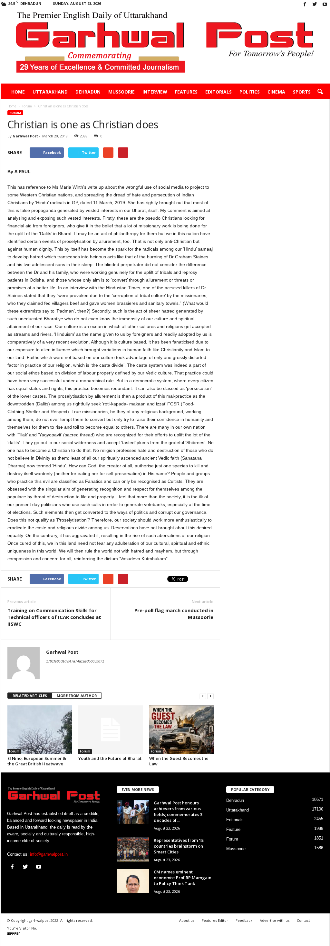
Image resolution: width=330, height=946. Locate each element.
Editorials (218, 92)
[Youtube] (325, 4)
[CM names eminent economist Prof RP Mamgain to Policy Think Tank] (133, 881)
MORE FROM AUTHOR (77, 695)
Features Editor (215, 920)
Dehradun (88, 92)
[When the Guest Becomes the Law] (181, 729)
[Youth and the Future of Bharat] (110, 729)
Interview (154, 92)
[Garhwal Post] (165, 46)
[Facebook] (305, 4)
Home (18, 92)
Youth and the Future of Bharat (109, 758)
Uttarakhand (50, 92)
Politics (249, 92)
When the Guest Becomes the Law (179, 761)
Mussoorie (121, 92)
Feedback (244, 920)
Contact (303, 920)
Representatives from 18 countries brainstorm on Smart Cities (178, 846)
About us (186, 920)
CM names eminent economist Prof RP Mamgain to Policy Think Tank (182, 877)
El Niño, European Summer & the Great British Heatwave (36, 761)
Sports (302, 92)
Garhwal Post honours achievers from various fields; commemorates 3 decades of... (178, 811)
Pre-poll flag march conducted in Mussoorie (173, 613)
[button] (320, 92)
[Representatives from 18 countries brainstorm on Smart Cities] (133, 849)
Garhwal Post (25, 136)
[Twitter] (315, 4)
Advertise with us (274, 920)
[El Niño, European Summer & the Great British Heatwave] (39, 729)
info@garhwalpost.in (49, 854)
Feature (233, 829)
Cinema (276, 92)
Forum (15, 113)
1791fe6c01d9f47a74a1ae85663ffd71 (75, 661)
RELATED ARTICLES (30, 695)
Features (186, 92)
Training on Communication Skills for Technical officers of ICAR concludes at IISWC (54, 617)
